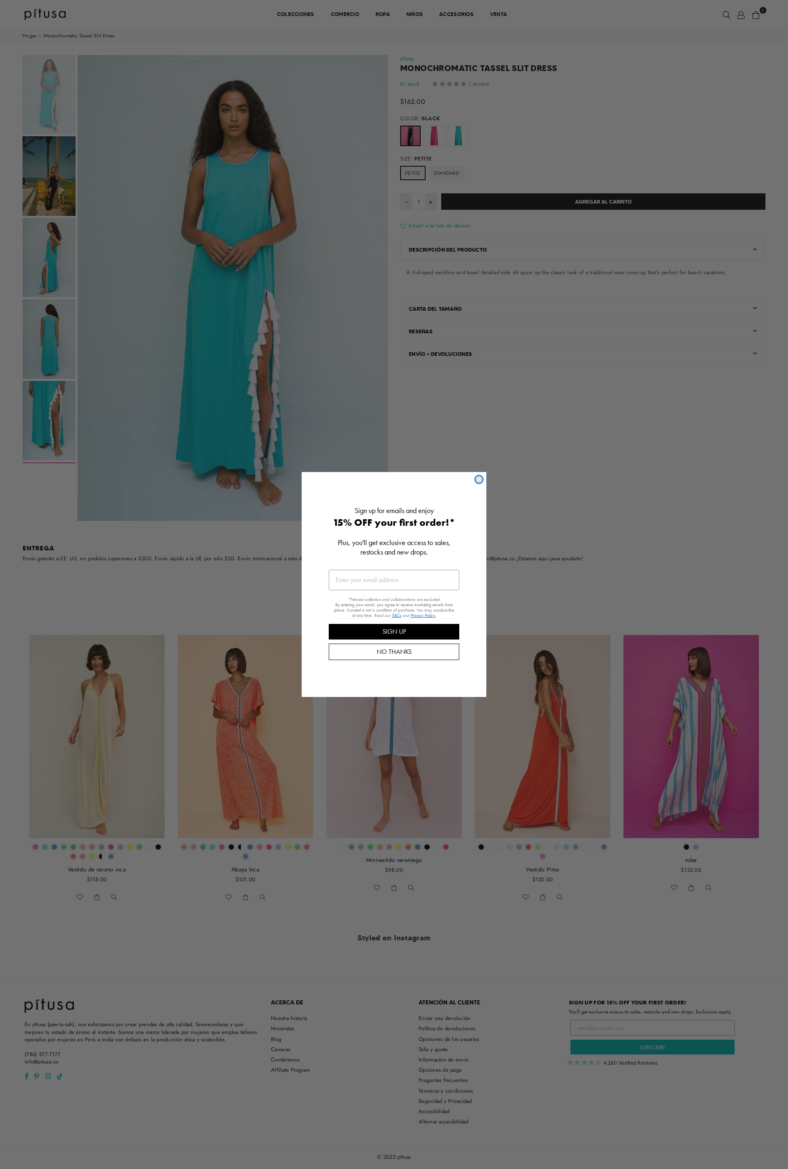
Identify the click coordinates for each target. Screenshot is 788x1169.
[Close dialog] (479, 479)
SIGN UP (394, 631)
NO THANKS (394, 651)
